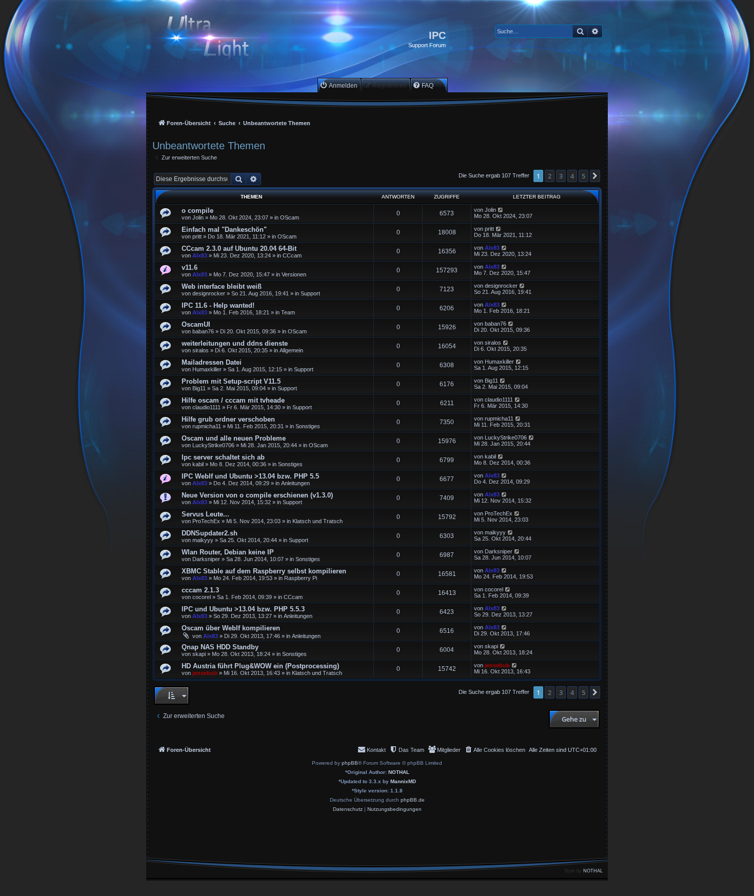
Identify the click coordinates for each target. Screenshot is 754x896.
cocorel (201, 597)
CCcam (292, 255)
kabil (198, 464)
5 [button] (583, 176)
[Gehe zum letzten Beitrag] (501, 210)
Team (288, 312)
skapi (199, 654)
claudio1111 (206, 407)
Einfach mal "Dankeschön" (224, 229)
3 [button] (561, 176)
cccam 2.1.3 (200, 590)
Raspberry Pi (300, 578)
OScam (289, 217)
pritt (197, 236)
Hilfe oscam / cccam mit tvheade (233, 400)
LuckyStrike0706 (213, 445)
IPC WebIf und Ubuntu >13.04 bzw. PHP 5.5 (250, 476)
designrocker (208, 293)
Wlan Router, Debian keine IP (228, 552)
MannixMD (403, 781)
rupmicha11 (206, 426)
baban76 (203, 331)
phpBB (350, 763)
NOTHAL (398, 772)
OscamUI (196, 324)
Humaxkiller (207, 369)
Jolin (198, 217)
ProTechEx (206, 521)
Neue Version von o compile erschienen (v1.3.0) (257, 495)
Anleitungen (295, 483)
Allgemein (291, 350)
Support (310, 293)
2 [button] (549, 176)
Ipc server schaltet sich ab (223, 457)
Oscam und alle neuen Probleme (234, 438)
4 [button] (572, 176)
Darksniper (206, 559)
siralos (200, 350)
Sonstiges (307, 426)
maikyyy (202, 540)
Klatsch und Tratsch (317, 521)
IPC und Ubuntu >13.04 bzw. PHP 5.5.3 (243, 609)
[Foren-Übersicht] (217, 39)
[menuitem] (339, 85)
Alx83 (199, 255)
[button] (595, 176)
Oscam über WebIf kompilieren (231, 628)
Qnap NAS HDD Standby (220, 647)
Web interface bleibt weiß (222, 286)
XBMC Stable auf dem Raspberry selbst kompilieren (264, 571)
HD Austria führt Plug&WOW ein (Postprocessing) (260, 666)
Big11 (199, 388)
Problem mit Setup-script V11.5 (231, 381)
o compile (197, 210)
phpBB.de (413, 800)
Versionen (294, 274)
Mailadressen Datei (212, 362)
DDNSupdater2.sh (209, 533)
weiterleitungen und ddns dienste (235, 343)
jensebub (204, 673)
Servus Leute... (205, 514)
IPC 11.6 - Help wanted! (218, 305)
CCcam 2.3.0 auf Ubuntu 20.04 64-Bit (239, 248)
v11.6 (189, 267)
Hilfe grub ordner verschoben (228, 419)
